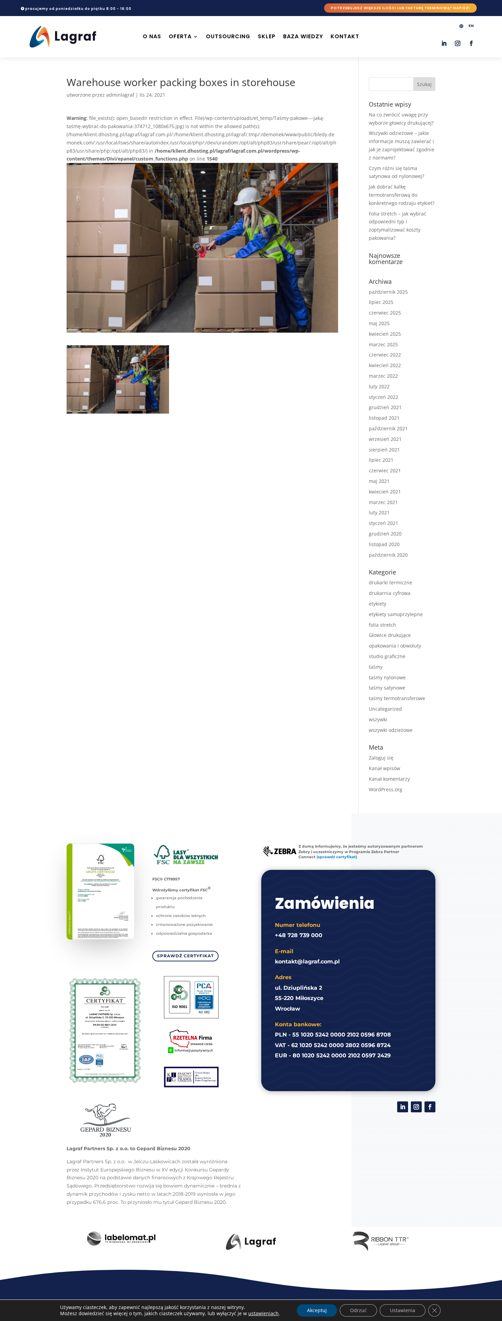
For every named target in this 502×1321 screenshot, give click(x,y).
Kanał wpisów (384, 768)
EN (471, 26)
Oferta (180, 36)
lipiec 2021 (381, 460)
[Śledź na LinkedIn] (443, 43)
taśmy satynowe (387, 687)
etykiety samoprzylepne (396, 614)
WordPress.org (385, 789)
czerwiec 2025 (385, 312)
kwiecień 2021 (385, 491)
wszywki (378, 719)
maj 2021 (379, 481)
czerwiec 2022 (385, 354)
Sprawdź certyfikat (185, 955)
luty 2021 (379, 512)
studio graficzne (387, 656)
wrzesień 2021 (385, 439)
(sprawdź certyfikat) (337, 856)
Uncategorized (385, 709)
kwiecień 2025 (385, 334)
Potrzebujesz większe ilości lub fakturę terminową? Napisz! (400, 8)
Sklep (267, 36)
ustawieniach (263, 1313)
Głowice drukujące (390, 635)
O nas (152, 36)
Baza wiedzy (303, 36)
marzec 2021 (383, 502)
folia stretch (382, 625)
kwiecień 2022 (385, 365)
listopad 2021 (384, 418)
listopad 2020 (384, 544)
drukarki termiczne (390, 582)
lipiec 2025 (381, 302)
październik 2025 (388, 292)
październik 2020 (388, 555)
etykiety (377, 603)
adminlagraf (120, 95)
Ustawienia (402, 1310)
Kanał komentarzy (389, 779)
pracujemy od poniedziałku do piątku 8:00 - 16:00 (78, 8)
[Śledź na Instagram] (457, 43)
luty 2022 (379, 386)
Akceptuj (317, 1310)
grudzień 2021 (385, 407)
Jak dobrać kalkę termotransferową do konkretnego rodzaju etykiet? (401, 194)
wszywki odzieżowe (391, 730)
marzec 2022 (383, 376)
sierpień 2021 (384, 449)
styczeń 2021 (383, 523)
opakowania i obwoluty (395, 645)
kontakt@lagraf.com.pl (307, 961)
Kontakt (345, 36)
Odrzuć (358, 1310)
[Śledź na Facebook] (471, 43)
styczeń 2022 (383, 397)
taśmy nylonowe (387, 677)
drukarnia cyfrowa (389, 593)
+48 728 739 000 (298, 935)
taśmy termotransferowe (397, 698)
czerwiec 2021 (385, 470)
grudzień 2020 (385, 533)
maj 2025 (379, 323)
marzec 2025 (383, 344)
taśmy (375, 667)
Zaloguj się (381, 757)
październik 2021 (388, 428)
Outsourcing (228, 36)
